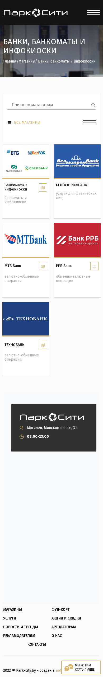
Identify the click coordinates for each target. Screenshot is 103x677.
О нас (57, 636)
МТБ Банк (12, 266)
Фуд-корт (61, 610)
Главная (10, 61)
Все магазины (27, 123)
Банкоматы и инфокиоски (15, 187)
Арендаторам (64, 627)
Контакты (36, 645)
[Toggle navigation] (93, 12)
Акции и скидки (66, 618)
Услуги (9, 618)
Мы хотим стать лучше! (85, 667)
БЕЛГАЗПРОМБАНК (71, 185)
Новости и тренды (20, 627)
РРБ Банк (64, 266)
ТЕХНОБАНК (14, 345)
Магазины (26, 61)
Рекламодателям (19, 636)
